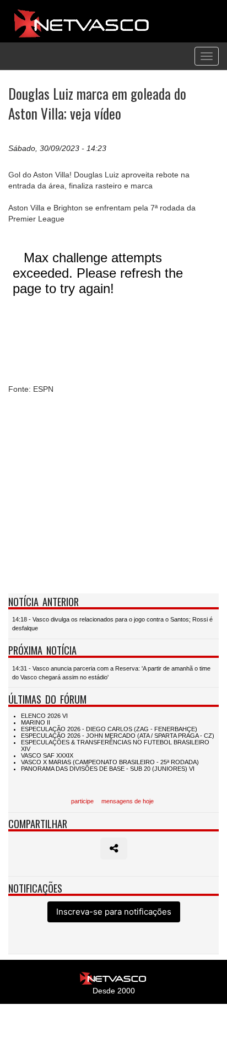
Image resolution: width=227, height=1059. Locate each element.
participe (82, 801)
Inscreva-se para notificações (113, 911)
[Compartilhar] (113, 849)
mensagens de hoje (127, 801)
